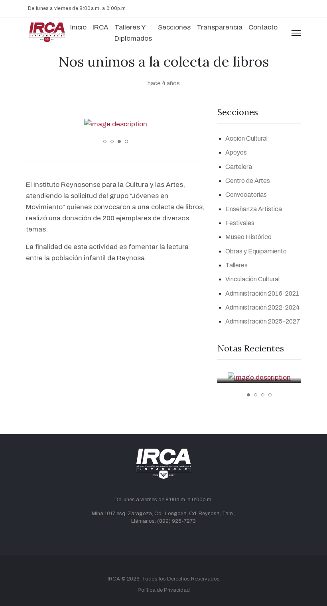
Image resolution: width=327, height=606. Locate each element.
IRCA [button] (100, 27)
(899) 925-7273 (176, 521)
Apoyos (236, 152)
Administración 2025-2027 (262, 321)
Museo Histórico (248, 236)
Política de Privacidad (164, 590)
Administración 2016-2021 (262, 293)
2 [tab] (112, 141)
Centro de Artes (247, 180)
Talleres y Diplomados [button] (133, 33)
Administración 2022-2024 (262, 307)
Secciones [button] (174, 27)
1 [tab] (104, 141)
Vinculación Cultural (252, 279)
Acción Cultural (246, 138)
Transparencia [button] (219, 27)
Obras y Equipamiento (256, 251)
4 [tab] (126, 141)
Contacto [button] (263, 27)
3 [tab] (119, 141)
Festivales (239, 223)
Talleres (236, 265)
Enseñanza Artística (253, 209)
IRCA (114, 579)
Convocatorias (246, 194)
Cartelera (238, 166)
